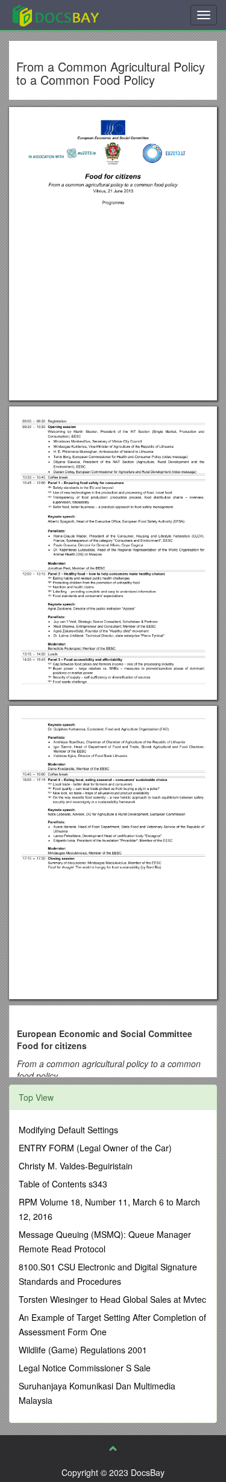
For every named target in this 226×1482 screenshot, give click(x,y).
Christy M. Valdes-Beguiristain (76, 1166)
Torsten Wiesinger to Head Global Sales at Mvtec (112, 1299)
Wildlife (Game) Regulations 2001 (83, 1350)
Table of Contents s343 (63, 1184)
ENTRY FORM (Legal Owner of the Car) (95, 1148)
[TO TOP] (113, 1448)
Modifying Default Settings (68, 1130)
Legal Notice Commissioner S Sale (85, 1368)
